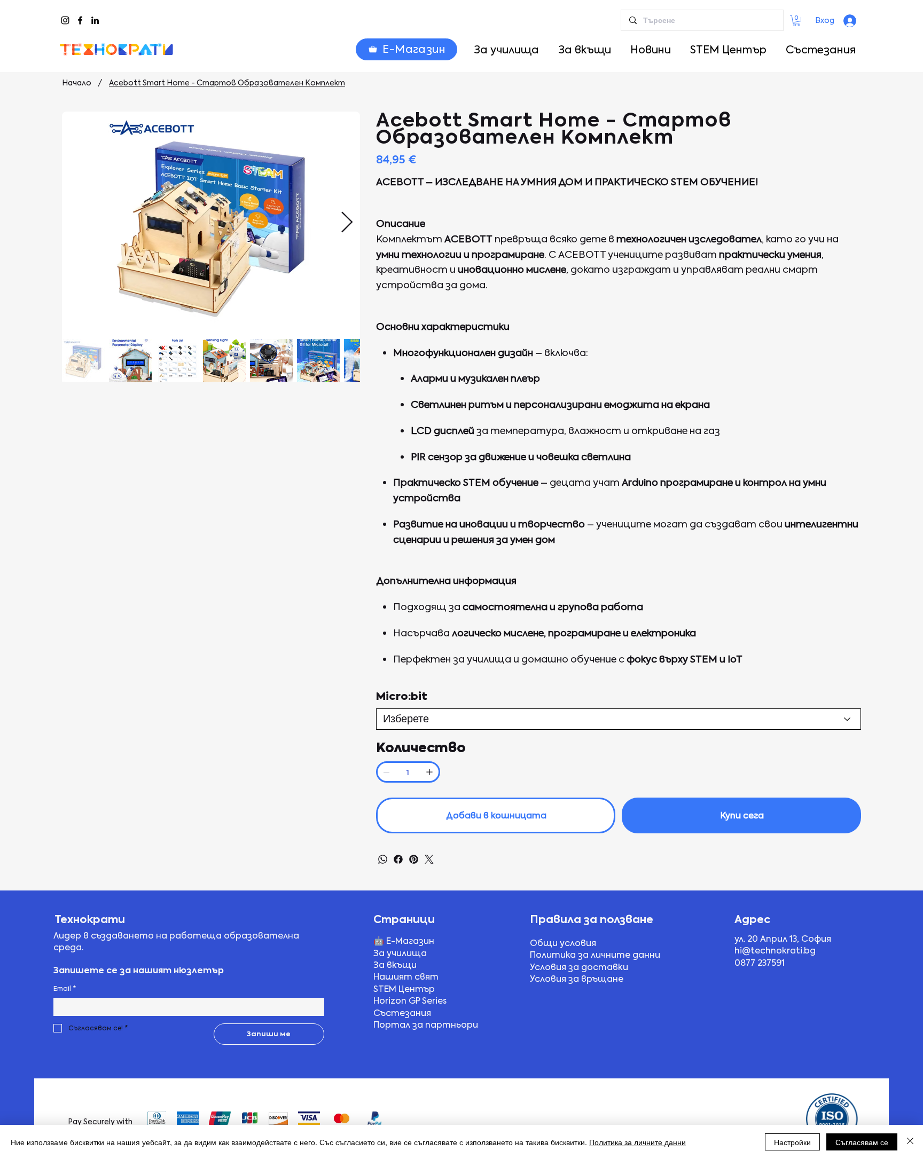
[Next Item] (347, 222)
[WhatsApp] (382, 859)
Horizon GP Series (410, 1000)
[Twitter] (429, 859)
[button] (796, 20)
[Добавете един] (429, 772)
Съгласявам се (861, 1142)
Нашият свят (406, 976)
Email (64, 988)
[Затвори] (910, 1141)
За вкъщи (395, 965)
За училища (400, 953)
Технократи (89, 919)
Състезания (402, 1013)
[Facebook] (80, 20)
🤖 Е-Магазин (403, 941)
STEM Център (404, 989)
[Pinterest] (413, 859)
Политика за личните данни (595, 954)
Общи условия (563, 943)
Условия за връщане (576, 978)
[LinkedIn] (95, 20)
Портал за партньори (425, 1024)
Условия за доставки (579, 967)
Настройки (792, 1142)
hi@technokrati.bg (775, 950)
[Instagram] (65, 20)
